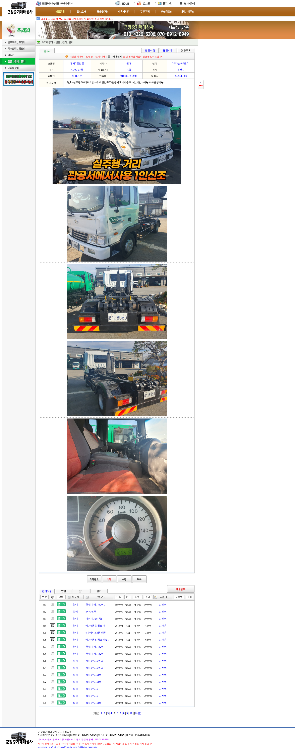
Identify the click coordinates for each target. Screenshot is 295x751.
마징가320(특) (93, 618)
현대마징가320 (94, 646)
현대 (75, 604)
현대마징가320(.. (95, 604)
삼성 (75, 611)
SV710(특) (91, 611)
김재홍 (163, 625)
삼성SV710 (91, 688)
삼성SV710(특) (93, 674)
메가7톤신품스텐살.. (97, 639)
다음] (138, 713)
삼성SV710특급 (94, 660)
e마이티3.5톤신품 (95, 632)
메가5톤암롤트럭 (95, 625)
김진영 (163, 604)
